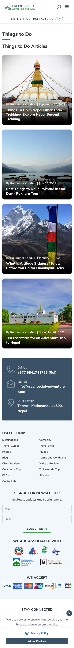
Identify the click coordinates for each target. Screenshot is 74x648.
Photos (6, 451)
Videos (43, 451)
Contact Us (9, 481)
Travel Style (46, 445)
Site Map (44, 475)
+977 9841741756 (38, 19)
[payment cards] (37, 586)
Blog (5, 457)
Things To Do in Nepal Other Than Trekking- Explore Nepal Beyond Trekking (34, 114)
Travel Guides (10, 445)
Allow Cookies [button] (37, 641)
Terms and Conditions (52, 457)
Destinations (10, 439)
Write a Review (49, 463)
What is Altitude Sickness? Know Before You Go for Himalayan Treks (35, 265)
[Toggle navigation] (65, 7)
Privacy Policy (40, 633)
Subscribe (35, 529)
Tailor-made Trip (49, 469)
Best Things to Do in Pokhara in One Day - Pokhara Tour (36, 191)
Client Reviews (11, 463)
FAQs (5, 475)
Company (45, 439)
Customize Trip (11, 469)
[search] (59, 7)
